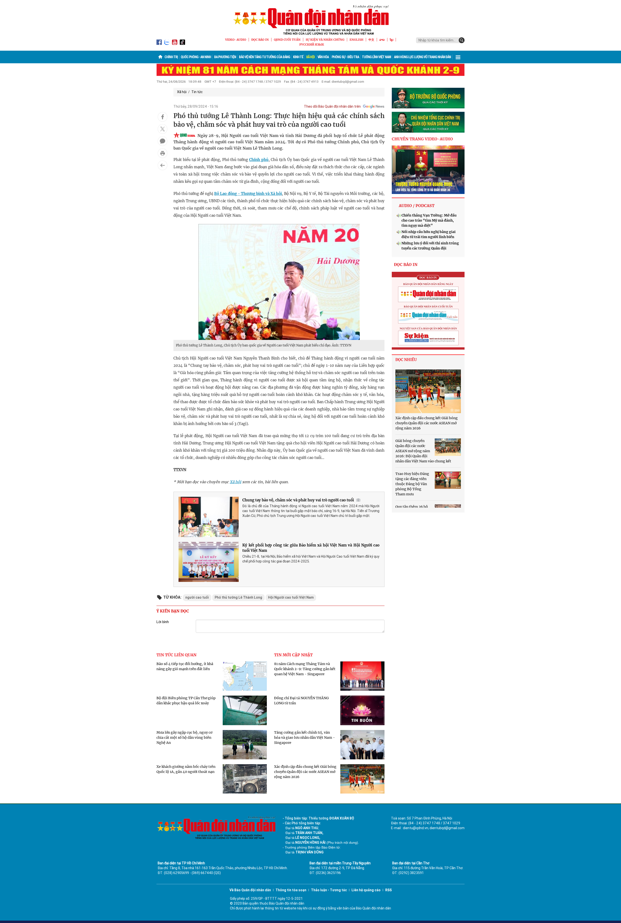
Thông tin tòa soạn (291, 890)
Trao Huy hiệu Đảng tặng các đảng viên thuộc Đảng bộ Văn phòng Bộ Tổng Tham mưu (412, 484)
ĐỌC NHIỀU (406, 359)
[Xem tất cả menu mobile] (458, 57)
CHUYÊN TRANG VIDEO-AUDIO (422, 138)
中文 (371, 39)
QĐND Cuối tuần (287, 39)
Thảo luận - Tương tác (329, 890)
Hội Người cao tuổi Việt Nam (291, 597)
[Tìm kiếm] (462, 40)
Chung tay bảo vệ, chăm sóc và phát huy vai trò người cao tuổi (298, 500)
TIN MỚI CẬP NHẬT (293, 654)
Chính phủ (259, 159)
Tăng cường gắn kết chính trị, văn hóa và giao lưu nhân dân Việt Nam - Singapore (304, 737)
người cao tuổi (197, 597)
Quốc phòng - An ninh (196, 57)
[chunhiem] (428, 122)
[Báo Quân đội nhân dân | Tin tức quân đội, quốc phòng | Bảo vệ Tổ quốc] (310, 20)
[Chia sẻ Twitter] (162, 129)
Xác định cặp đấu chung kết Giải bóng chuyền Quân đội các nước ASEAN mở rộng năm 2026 (305, 771)
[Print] (162, 153)
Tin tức (197, 92)
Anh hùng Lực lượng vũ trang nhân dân (422, 57)
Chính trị (171, 57)
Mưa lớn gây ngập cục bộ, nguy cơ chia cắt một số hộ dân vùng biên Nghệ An (184, 737)
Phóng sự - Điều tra (345, 57)
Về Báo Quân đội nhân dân (250, 890)
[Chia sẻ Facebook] (162, 117)
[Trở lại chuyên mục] (162, 165)
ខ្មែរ (391, 39)
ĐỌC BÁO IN (260, 39)
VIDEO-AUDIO (235, 39)
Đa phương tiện (225, 57)
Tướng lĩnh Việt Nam (376, 57)
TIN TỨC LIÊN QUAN (176, 654)
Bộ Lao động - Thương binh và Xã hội (248, 193)
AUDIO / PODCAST (416, 205)
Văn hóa (323, 57)
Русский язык (311, 44)
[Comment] (162, 141)
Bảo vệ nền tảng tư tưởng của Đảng (264, 57)
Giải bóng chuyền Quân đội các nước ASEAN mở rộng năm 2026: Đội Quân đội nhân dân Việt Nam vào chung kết (423, 451)
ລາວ (382, 39)
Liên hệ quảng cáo (366, 890)
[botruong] (428, 98)
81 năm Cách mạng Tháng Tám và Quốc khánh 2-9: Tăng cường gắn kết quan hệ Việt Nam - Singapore (304, 669)
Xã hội (310, 57)
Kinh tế (298, 57)
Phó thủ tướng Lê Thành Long (238, 597)
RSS (388, 890)
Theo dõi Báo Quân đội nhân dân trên (332, 106)
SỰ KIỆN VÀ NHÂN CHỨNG (325, 39)
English (356, 39)
